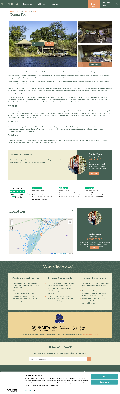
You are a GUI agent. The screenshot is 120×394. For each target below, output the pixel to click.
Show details (28, 390)
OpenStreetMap (62, 253)
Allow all (104, 376)
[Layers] (70, 222)
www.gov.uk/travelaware (90, 335)
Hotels (34, 11)
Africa (12, 11)
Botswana (19, 11)
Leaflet (54, 253)
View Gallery (38, 44)
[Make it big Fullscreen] (11, 228)
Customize (103, 382)
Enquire (49, 44)
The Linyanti (27, 11)
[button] (41, 234)
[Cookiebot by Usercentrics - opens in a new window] (12, 390)
